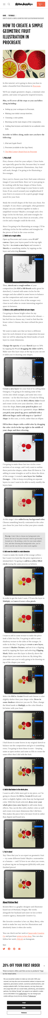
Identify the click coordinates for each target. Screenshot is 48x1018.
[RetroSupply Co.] (24, 4)
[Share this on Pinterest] (14, 948)
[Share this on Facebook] (9, 948)
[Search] (9, 4)
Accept (24, 1003)
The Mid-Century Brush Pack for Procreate (21, 152)
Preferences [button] (32, 996)
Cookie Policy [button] (23, 994)
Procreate (37, 86)
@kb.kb (19, 939)
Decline (24, 1008)
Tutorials (11, 15)
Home (4, 15)
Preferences (24, 1013)
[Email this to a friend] (19, 948)
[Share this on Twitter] (5, 948)
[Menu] (4, 4)
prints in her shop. (24, 936)
